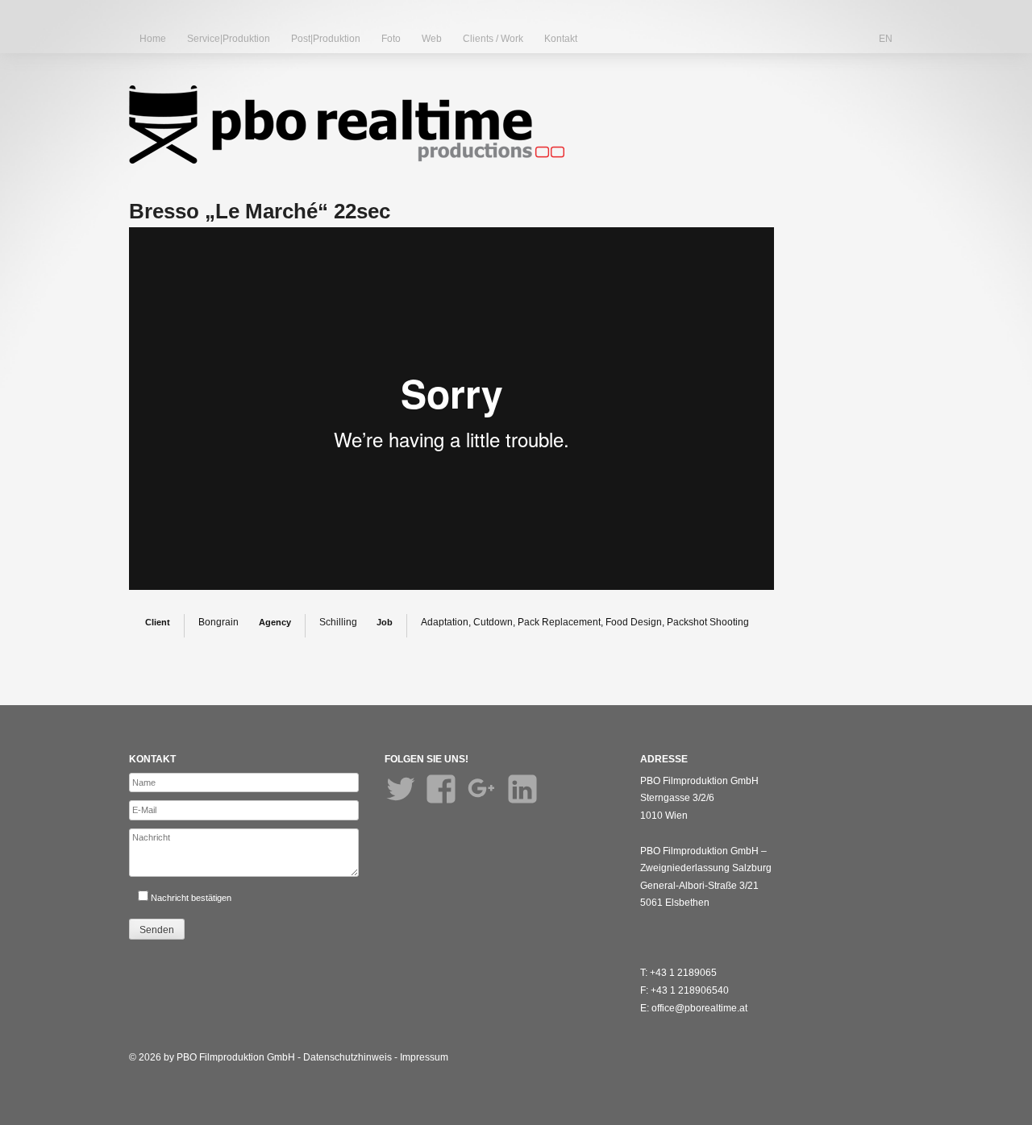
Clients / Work (493, 38)
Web (432, 38)
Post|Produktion (325, 38)
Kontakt (560, 38)
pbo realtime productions (346, 124)
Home (152, 38)
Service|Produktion (228, 38)
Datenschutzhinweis (347, 1057)
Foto (391, 38)
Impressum (424, 1057)
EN (886, 38)
